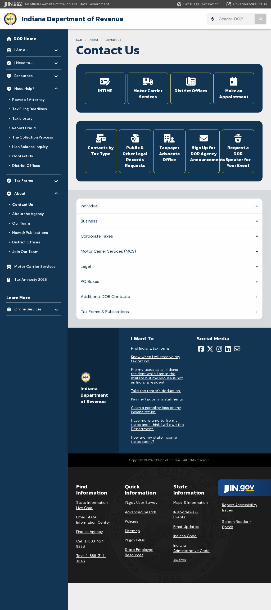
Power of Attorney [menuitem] (28, 99)
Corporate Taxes (97, 236)
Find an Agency (89, 531)
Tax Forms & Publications (105, 311)
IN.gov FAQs (135, 540)
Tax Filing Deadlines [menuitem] (29, 108)
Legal (86, 266)
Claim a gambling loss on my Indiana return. (156, 409)
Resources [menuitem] (29, 74)
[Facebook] (201, 349)
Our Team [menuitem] (21, 223)
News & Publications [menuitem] (30, 232)
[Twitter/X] (210, 349)
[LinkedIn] (228, 349)
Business (89, 221)
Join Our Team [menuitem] (25, 251)
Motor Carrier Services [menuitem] (34, 266)
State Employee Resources (139, 552)
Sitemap (132, 530)
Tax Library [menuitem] (22, 118)
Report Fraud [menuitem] (24, 128)
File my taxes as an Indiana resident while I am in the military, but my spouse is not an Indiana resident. (157, 376)
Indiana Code (185, 535)
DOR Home (24, 39)
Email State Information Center (93, 520)
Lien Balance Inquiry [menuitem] (30, 146)
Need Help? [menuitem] (29, 87)
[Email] (237, 349)
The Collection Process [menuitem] (32, 137)
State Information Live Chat (92, 505)
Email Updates (186, 526)
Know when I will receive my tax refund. (155, 358)
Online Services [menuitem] (29, 307)
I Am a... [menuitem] (29, 48)
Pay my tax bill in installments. (157, 399)
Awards (179, 560)
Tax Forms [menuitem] (29, 179)
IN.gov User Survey (141, 502)
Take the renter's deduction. (156, 390)
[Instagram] (219, 349)
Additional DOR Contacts (105, 296)
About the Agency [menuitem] (28, 213)
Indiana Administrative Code (191, 548)
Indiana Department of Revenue (73, 19)
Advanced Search (140, 512)
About (93, 40)
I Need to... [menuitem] (29, 61)
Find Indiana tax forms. (150, 348)
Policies (131, 521)
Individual (89, 206)
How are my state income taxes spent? (154, 439)
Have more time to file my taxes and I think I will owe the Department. (157, 424)
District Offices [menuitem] (26, 165)
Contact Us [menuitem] (22, 156)
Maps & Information (190, 502)
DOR (79, 40)
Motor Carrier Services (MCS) (108, 251)
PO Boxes (90, 281)
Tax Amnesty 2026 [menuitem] (30, 279)
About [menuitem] (29, 192)
